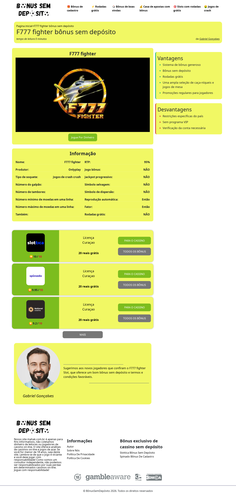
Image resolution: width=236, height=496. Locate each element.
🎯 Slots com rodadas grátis (187, 8)
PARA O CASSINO (134, 240)
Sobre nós (73, 450)
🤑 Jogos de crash (211, 8)
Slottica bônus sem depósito (137, 452)
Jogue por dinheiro (82, 137)
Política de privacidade (81, 454)
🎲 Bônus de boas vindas (123, 8)
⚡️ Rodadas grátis (98, 8)
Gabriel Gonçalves (209, 39)
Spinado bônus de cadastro (137, 456)
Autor (70, 446)
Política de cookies (78, 458)
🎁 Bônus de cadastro (75, 8)
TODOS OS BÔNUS (134, 251)
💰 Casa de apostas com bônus (155, 8)
